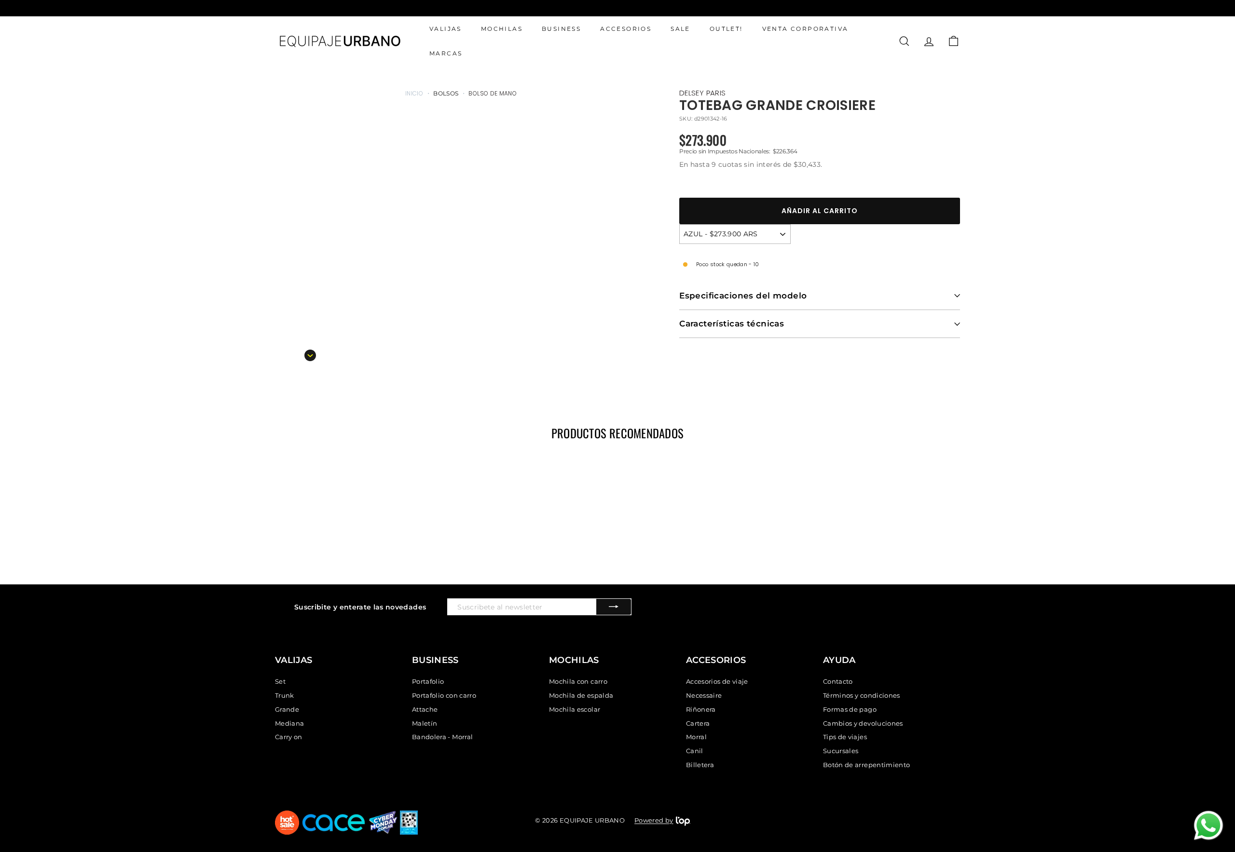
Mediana (289, 723)
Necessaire (704, 695)
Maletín (424, 723)
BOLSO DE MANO (492, 93)
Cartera (698, 723)
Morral (696, 737)
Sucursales (841, 751)
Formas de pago (850, 709)
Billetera (700, 765)
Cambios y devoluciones (863, 723)
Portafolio (428, 681)
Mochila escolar (574, 709)
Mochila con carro (578, 681)
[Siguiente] (310, 355)
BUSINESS (561, 28)
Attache (425, 709)
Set (280, 681)
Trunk (284, 695)
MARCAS (445, 53)
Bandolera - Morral (442, 737)
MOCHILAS (501, 28)
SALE (680, 28)
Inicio (414, 93)
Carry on (288, 737)
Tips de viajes (845, 737)
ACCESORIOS (625, 28)
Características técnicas (731, 323)
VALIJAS (445, 28)
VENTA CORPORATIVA (805, 28)
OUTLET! (726, 28)
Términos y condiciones (861, 695)
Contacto (838, 681)
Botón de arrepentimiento (866, 765)
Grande (287, 709)
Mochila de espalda (581, 695)
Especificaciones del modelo (743, 295)
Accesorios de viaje (717, 681)
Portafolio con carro (444, 695)
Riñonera (701, 709)
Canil (694, 751)
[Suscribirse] (613, 607)
